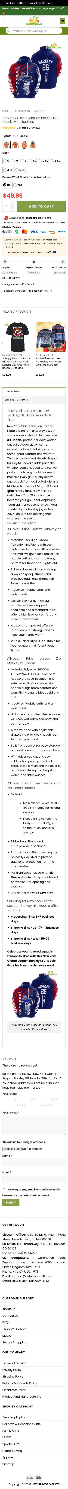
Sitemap (8, 1464)
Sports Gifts (22, 111)
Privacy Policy (11, 1370)
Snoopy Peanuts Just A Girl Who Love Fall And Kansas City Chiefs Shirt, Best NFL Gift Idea (16, 363)
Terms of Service (14, 1363)
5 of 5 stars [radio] (34, 1105)
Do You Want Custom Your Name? (24, 177)
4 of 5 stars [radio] (9, 1105)
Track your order (14, 1329)
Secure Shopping (14, 1342)
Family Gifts (10, 1431)
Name (7, 1156)
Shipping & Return (16, 399)
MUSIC (6, 1437)
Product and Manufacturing (21, 1397)
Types (6, 136)
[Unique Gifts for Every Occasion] (34, 21)
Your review (10, 1112)
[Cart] (62, 21)
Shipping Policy (12, 1376)
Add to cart (41, 206)
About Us (8, 1309)
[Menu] (4, 21)
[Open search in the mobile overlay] (34, 30)
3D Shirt (31, 284)
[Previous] (2, 349)
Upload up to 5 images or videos (24, 1142)
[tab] (34, 391)
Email (6, 1172)
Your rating (9, 1093)
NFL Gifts (39, 111)
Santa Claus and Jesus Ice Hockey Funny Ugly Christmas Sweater (49, 361)
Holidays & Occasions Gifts (21, 1424)
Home (5, 111)
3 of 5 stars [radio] (43, 1099)
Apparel (7, 1457)
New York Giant (18, 290)
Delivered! (60, 272)
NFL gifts (32, 290)
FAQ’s (6, 1322)
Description (13, 391)
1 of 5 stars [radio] (7, 1099)
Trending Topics (13, 1417)
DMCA (6, 1336)
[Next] (65, 349)
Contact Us (10, 1316)
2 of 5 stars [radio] (24, 1099)
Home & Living (12, 1451)
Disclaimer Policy (14, 1390)
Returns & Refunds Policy (19, 1383)
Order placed (9, 272)
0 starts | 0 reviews (28, 128)
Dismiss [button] (58, 3)
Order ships (34, 272)
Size (5, 153)
